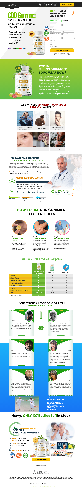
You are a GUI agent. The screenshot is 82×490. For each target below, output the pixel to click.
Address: (51, 27)
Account (47, 486)
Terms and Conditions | (32, 486)
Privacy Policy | (41, 486)
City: (63, 31)
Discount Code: (53, 18)
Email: (51, 44)
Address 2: (52, 31)
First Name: (52, 23)
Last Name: (64, 23)
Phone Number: (52, 40)
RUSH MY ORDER (67, 5)
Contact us (52, 486)
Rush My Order (62, 50)
